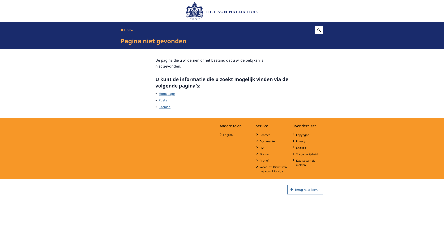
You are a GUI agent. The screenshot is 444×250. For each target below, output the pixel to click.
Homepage (167, 93)
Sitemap (164, 107)
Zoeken (164, 100)
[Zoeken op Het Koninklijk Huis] (319, 30)
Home (128, 30)
